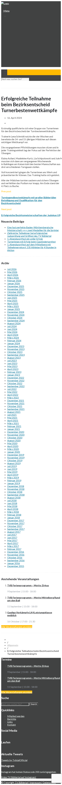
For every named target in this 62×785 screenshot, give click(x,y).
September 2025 (16, 294)
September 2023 (16, 354)
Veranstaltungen (15, 55)
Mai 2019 (12, 471)
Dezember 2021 (15, 400)
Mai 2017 (12, 540)
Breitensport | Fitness (20, 53)
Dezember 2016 (15, 551)
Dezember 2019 (15, 454)
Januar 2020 (13, 451)
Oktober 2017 (14, 526)
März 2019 (13, 477)
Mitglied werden (15, 716)
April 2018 (12, 509)
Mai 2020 (12, 443)
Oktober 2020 (14, 437)
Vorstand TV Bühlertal (20, 30)
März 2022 (13, 397)
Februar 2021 (14, 426)
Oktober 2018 (14, 491)
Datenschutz (49, 782)
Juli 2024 (12, 326)
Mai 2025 (12, 300)
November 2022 (15, 380)
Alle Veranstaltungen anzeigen (16, 626)
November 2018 (15, 489)
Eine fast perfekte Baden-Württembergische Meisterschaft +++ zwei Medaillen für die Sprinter (33, 229)
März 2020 (13, 449)
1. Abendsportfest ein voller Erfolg (25, 238)
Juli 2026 (12, 269)
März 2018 (13, 511)
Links (10, 721)
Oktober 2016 (14, 557)
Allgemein (12, 645)
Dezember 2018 (15, 486)
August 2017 (13, 531)
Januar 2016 (13, 563)
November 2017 (15, 523)
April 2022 (12, 394)
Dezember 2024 (15, 312)
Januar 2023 (13, 374)
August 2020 (13, 440)
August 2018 (13, 497)
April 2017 (12, 543)
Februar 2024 (14, 340)
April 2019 (12, 474)
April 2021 (12, 420)
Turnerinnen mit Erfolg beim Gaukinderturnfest (31, 241)
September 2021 (16, 409)
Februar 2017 (14, 549)
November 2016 (15, 554)
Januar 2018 (13, 517)
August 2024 (13, 323)
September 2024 (16, 320)
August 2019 (13, 463)
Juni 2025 (12, 297)
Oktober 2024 (14, 317)
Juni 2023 (12, 363)
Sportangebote (14, 38)
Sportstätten (16, 35)
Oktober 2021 (14, 406)
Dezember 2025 (15, 286)
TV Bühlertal (21, 782)
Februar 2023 (14, 371)
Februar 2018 (14, 514)
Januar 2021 (13, 429)
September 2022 (16, 386)
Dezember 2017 (15, 520)
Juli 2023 (12, 360)
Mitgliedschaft (16, 33)
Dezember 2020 (15, 431)
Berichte (11, 719)
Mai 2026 (12, 272)
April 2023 (12, 369)
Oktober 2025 (14, 292)
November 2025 (15, 289)
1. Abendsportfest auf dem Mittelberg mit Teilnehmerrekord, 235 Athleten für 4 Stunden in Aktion (31, 247)
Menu (6, 10)
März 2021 (13, 423)
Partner (11, 64)
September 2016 (16, 560)
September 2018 (16, 494)
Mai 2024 (12, 332)
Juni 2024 (12, 329)
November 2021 (15, 403)
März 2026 (13, 277)
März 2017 (13, 546)
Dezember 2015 (15, 566)
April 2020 (12, 446)
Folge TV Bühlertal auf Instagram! (18, 777)
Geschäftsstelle (17, 27)
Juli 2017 (12, 534)
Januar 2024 (13, 343)
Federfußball (16, 47)
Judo (12, 50)
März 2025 (13, 306)
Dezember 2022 (15, 377)
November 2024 (15, 314)
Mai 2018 (12, 506)
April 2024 (12, 334)
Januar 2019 (13, 483)
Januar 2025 (13, 309)
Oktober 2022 (14, 383)
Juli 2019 (12, 466)
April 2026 (12, 274)
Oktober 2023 (14, 351)
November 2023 (15, 349)
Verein (10, 24)
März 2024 (13, 337)
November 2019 (15, 457)
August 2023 (13, 357)
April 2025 (12, 303)
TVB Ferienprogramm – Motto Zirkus (28, 585)
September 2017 (16, 529)
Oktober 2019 (14, 460)
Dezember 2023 (15, 346)
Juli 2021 (12, 414)
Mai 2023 (12, 366)
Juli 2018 (12, 500)
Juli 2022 (12, 389)
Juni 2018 (12, 503)
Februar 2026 (14, 280)
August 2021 (13, 411)
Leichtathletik (16, 44)
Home (10, 21)
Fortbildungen (16, 58)
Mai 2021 (12, 417)
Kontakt (11, 67)
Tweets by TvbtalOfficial (14, 760)
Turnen (13, 41)
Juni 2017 (12, 537)
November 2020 (15, 434)
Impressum (36, 782)
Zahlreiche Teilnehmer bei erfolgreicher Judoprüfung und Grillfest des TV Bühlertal (29, 234)
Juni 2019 (12, 469)
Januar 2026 (13, 283)
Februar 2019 (14, 480)
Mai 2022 (12, 391)
